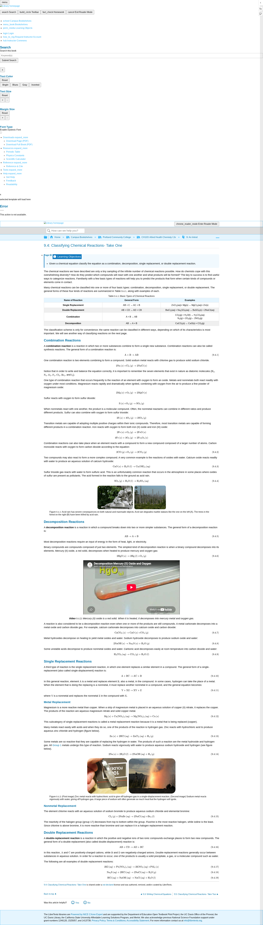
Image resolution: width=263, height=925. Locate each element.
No (89, 903)
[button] (11, 180)
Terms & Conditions (116, 920)
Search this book (8, 51)
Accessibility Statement (138, 920)
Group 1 (56, 745)
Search (49, 231)
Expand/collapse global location (217, 236)
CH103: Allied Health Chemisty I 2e (158, 237)
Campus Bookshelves (81, 237)
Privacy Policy (98, 920)
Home (57, 237)
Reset (5, 80)
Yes (77, 903)
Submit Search (9, 60)
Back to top (49, 894)
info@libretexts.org (192, 920)
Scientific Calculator (16, 159)
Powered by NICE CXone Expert (87, 914)
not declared (108, 885)
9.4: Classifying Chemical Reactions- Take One (65, 885)
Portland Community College (117, 237)
